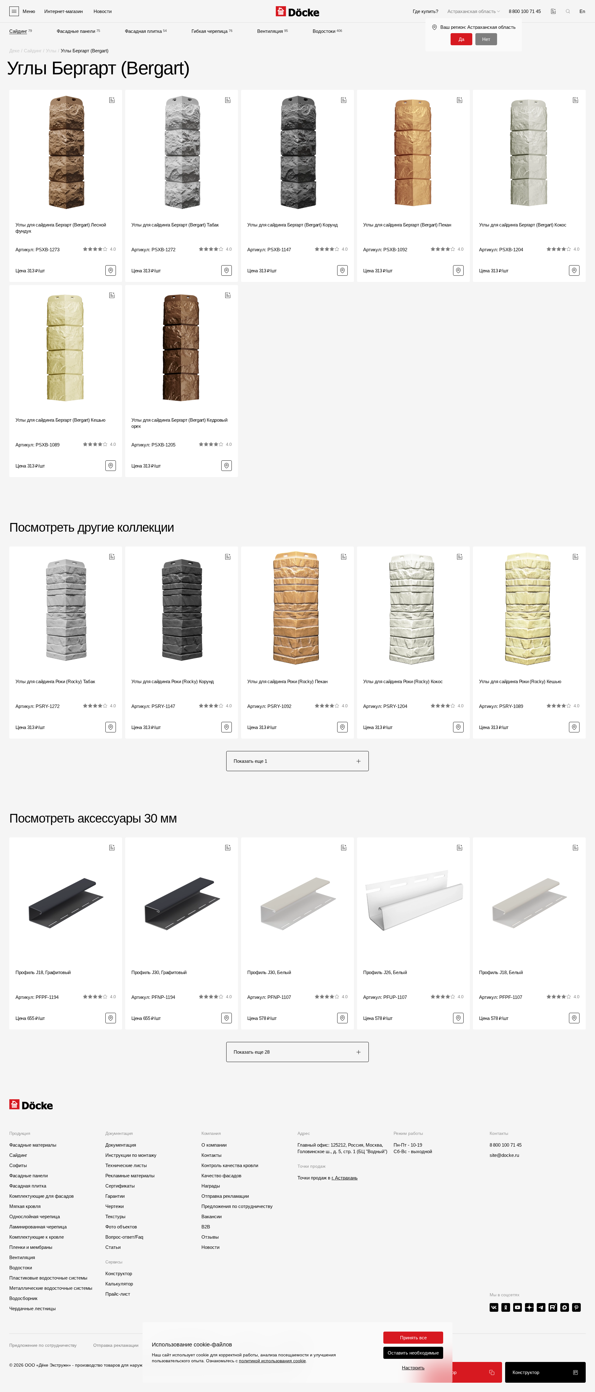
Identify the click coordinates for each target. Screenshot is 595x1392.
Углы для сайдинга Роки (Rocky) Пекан (287, 681)
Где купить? (425, 11)
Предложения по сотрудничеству (237, 1206)
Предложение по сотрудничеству (43, 1345)
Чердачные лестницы (32, 1308)
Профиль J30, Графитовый (159, 972)
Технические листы (126, 1165)
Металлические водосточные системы (50, 1288)
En (582, 11)
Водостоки (324, 31)
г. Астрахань (345, 1177)
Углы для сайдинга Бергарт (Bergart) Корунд (292, 224)
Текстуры (115, 1216)
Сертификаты (120, 1185)
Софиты (18, 1165)
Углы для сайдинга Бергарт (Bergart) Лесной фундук (60, 228)
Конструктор (118, 1273)
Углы (51, 50)
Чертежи (114, 1206)
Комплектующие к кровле (36, 1237)
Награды (210, 1185)
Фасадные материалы (32, 1145)
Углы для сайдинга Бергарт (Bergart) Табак (175, 224)
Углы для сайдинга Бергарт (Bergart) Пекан (407, 224)
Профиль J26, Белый (385, 972)
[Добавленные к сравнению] (553, 11)
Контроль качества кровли (229, 1165)
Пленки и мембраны (30, 1247)
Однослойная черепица (34, 1216)
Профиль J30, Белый (269, 972)
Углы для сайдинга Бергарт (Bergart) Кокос (522, 224)
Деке (14, 50)
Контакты (211, 1155)
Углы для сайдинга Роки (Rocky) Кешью (520, 681)
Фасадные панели (76, 31)
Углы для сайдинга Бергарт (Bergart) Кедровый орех (179, 423)
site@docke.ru (504, 1155)
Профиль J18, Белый (501, 972)
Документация (120, 1145)
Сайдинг (18, 31)
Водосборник (23, 1298)
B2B (205, 1226)
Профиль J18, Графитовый (43, 972)
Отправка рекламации (225, 1196)
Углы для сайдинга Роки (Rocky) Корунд (172, 681)
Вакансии (211, 1216)
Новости (210, 1247)
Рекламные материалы (130, 1175)
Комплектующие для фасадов (41, 1196)
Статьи (113, 1247)
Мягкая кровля (25, 1206)
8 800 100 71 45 (506, 1145)
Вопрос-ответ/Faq (124, 1237)
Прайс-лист (117, 1294)
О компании (214, 1145)
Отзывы (210, 1237)
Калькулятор (119, 1283)
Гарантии (115, 1196)
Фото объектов (121, 1226)
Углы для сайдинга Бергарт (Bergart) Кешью (60, 420)
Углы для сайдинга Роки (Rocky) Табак (55, 681)
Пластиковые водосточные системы (48, 1277)
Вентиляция (270, 31)
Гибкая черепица (209, 31)
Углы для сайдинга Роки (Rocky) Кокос (403, 681)
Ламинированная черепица (38, 1226)
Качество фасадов (221, 1175)
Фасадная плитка (143, 31)
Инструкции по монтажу (130, 1155)
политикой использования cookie (272, 1360)
